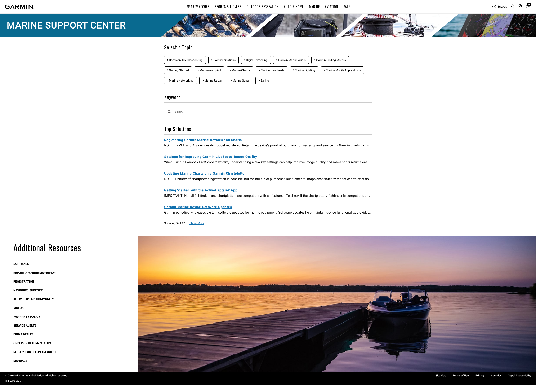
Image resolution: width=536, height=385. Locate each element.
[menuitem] (499, 6)
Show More (196, 223)
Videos (18, 308)
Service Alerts (25, 325)
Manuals (20, 360)
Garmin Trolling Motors (331, 60)
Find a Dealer (23, 334)
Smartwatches (197, 6)
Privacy (479, 375)
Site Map (441, 375)
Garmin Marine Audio (292, 60)
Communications (224, 60)
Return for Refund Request (34, 352)
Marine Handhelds (272, 70)
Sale (346, 6)
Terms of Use (461, 375)
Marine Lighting (304, 70)
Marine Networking (181, 80)
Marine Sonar (241, 80)
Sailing (264, 80)
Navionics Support (28, 290)
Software (21, 264)
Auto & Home (294, 6)
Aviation (331, 6)
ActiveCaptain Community (33, 299)
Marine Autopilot (210, 70)
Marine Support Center (66, 25)
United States (13, 381)
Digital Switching (256, 60)
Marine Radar (213, 80)
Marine (314, 6)
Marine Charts (240, 70)
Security (496, 375)
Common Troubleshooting (185, 60)
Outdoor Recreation (263, 6)
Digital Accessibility (519, 375)
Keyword (172, 97)
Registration (23, 281)
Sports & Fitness (228, 6)
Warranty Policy (26, 316)
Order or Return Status (32, 343)
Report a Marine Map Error (34, 272)
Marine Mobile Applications (343, 70)
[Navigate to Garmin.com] (19, 6)
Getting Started (178, 70)
